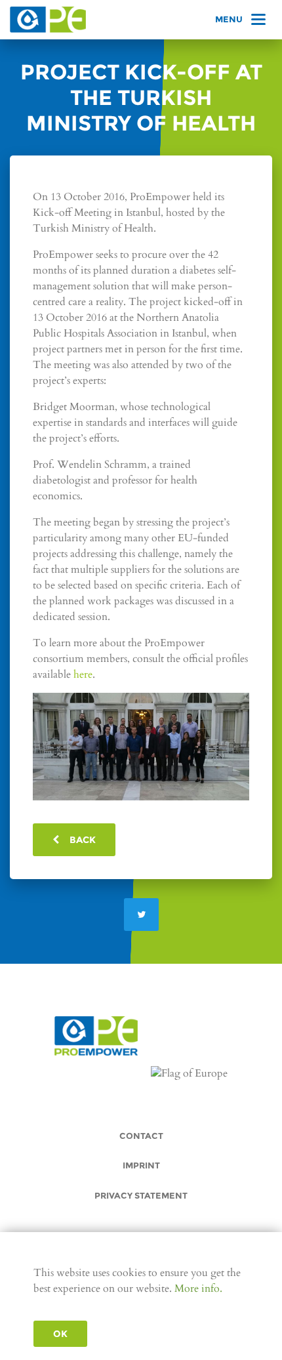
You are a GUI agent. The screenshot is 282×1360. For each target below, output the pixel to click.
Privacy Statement (141, 1196)
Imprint (141, 1165)
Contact (141, 1136)
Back (77, 840)
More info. (198, 1288)
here (82, 674)
